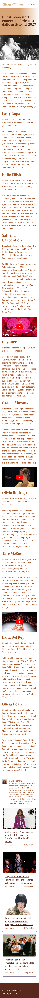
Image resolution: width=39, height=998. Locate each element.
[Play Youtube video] (19, 326)
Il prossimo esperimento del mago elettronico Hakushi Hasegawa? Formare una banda (19, 921)
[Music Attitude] (13, 4)
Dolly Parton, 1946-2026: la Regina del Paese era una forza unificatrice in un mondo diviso (19, 879)
